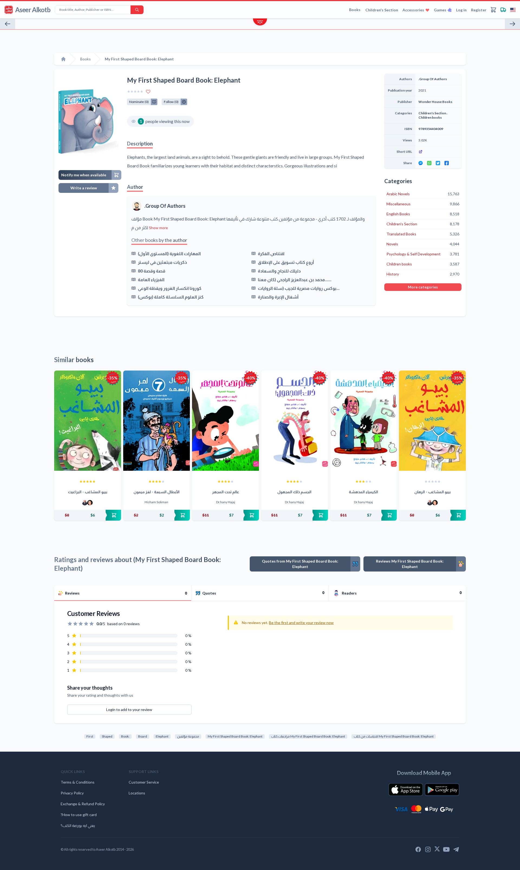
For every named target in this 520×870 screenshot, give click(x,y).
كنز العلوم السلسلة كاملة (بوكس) (171, 296)
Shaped (107, 736)
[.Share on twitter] (438, 163)
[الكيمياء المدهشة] (363, 421)
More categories (423, 287)
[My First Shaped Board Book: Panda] (7, 23)
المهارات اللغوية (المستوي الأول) (169, 253)
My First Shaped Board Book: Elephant (235, 736)
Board (142, 736)
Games (440, 10)
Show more (158, 227)
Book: (125, 736)
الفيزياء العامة (151, 279)
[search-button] (137, 9)
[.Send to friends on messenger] (420, 163)
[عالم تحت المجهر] (225, 421)
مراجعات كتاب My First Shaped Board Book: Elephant (308, 736)
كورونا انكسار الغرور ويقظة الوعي (170, 288)
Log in (461, 10)
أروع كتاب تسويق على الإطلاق (286, 262)
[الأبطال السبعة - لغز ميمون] (156, 421)
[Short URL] (438, 152)
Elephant (162, 736)
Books (354, 9)
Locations (137, 793)
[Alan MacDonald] (90, 502)
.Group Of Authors (165, 206)
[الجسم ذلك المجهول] (294, 421)
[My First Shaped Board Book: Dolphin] (512, 23)
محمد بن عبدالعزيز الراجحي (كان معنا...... (295, 279)
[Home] (63, 59)
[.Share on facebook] (446, 163)
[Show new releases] (260, 22)
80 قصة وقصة (151, 270)
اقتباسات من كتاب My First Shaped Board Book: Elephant (394, 736)
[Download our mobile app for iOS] (405, 789)
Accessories (413, 10)
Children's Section (381, 10)
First (89, 736)
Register (478, 10)
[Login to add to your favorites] (148, 91)
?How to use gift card (79, 814)
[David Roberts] (84, 502)
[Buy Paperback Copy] (87, 515)
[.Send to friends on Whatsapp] (429, 163)
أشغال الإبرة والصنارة (278, 296)
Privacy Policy (72, 793)
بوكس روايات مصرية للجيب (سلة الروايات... (299, 288)
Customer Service (144, 782)
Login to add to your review (129, 709)
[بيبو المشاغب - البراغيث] (87, 421)
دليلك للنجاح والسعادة (279, 270)
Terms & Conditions (78, 782)
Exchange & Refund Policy (83, 803)
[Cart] (493, 10)
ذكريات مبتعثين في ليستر (162, 262)
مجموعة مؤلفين (188, 736)
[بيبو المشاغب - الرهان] (432, 421)
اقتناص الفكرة (271, 253)
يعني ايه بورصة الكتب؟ (78, 825)
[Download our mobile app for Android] (442, 789)
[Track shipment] (503, 10)
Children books (430, 117)
